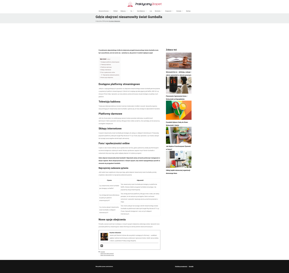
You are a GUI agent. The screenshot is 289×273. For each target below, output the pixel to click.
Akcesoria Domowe (104, 11)
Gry (131, 11)
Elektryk (115, 11)
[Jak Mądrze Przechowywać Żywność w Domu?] (179, 136)
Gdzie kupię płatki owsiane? (107, 253)
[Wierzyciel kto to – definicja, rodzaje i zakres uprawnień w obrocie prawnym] (179, 62)
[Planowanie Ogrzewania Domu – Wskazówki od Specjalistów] (179, 86)
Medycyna (123, 11)
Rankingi (188, 11)
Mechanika (157, 11)
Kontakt (191, 266)
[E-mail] (102, 246)
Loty (151, 11)
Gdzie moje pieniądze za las (107, 255)
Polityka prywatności (181, 266)
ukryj (108, 59)
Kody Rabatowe (141, 11)
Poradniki (102, 251)
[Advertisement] (144, 34)
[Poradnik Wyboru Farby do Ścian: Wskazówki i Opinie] (179, 111)
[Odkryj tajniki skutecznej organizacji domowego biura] (179, 160)
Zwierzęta (178, 11)
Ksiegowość (168, 11)
